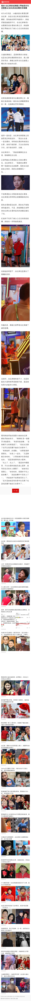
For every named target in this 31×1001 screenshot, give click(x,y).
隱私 (14, 998)
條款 (12, 998)
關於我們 (3, 998)
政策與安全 (8, 998)
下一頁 (15, 490)
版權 (17, 998)
